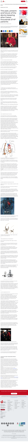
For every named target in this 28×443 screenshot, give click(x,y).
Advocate (16, 404)
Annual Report (9, 404)
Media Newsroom (10, 409)
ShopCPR (16, 408)
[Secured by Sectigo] (21, 425)
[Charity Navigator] (23, 423)
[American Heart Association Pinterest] (8, 425)
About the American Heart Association (10, 402)
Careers (8, 410)
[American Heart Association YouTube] (11, 423)
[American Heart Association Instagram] (4, 423)
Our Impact (9, 403)
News (3, 4)
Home (1, 4)
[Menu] (1, 1)
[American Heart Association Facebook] (2, 423)
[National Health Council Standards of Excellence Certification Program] (18, 423)
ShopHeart (16, 407)
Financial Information (10, 405)
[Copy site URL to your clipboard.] (10, 31)
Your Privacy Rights (14, 433)
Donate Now (14, 393)
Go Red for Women (17, 406)
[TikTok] (9, 423)
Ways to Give (16, 403)
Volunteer (16, 405)
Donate (24, 1)
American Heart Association (23, 402)
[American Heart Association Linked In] (13, 423)
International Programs (9, 406)
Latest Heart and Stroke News (10, 408)
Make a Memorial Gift (17, 402)
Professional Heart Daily (24, 406)
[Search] (26, 0)
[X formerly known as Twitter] (6, 423)
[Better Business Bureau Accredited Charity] (19, 423)
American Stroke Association (24, 404)
